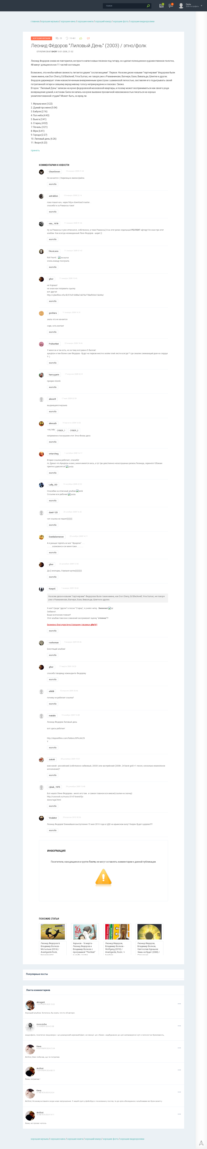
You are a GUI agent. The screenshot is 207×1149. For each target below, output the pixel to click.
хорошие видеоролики (142, 21)
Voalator (53, 818)
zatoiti (52, 759)
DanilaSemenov (56, 537)
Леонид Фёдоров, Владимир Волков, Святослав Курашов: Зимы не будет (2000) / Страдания (148, 949)
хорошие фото (120, 21)
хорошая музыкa (50, 21)
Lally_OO (53, 484)
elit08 (51, 691)
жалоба (52, 184)
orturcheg (54, 453)
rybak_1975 (54, 787)
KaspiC (52, 588)
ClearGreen (54, 171)
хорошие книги (85, 21)
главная (35, 21)
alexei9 (52, 399)
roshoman (54, 642)
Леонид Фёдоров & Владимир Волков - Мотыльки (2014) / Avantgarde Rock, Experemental (50, 949)
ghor (54, 51)
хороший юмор (103, 21)
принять (35, 150)
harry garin (54, 374)
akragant (41, 1002)
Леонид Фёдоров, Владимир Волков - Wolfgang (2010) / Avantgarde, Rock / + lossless (115, 949)
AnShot (40, 1068)
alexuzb (53, 423)
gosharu (53, 313)
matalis (52, 715)
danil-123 (53, 512)
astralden (53, 196)
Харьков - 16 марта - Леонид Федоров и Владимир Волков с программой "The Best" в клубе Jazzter (84, 949)
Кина (39, 1046)
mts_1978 (53, 223)
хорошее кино (68, 21)
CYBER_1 (61, 430)
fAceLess (53, 251)
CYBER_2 (74, 430)
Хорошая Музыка (41, 38)
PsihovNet (54, 344)
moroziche (42, 1024)
